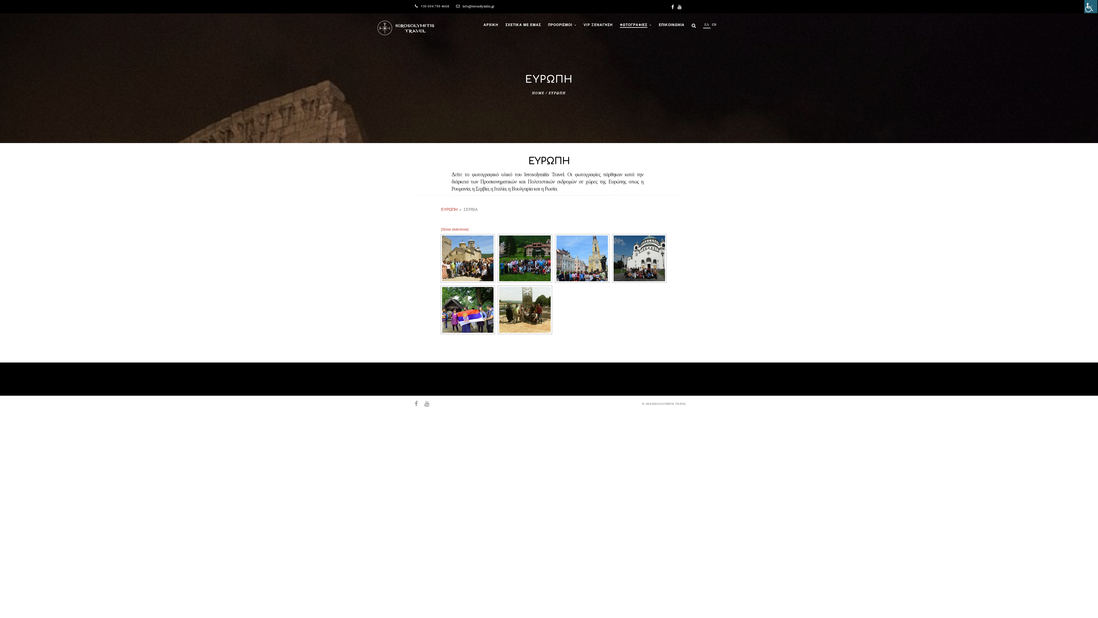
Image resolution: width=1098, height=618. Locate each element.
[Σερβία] (468, 258)
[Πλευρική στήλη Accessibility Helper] (1090, 6)
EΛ (707, 25)
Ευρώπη (449, 209)
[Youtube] (680, 7)
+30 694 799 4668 (435, 6)
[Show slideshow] (454, 229)
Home (538, 93)
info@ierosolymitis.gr (478, 6)
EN (714, 25)
